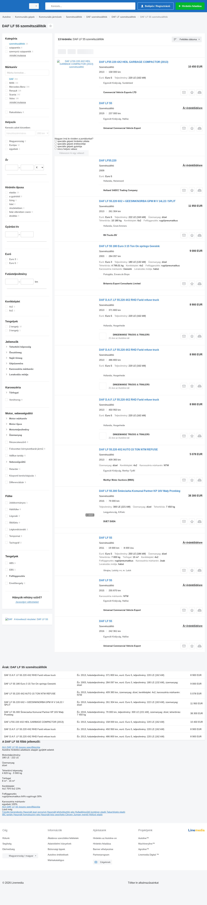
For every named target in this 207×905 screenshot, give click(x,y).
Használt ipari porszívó (35, 812)
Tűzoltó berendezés (12, 812)
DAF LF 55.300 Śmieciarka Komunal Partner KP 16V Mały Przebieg (139, 491)
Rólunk (6, 838)
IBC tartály (7, 814)
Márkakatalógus (56, 860)
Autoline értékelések (58, 854)
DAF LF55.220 (107, 160)
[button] (192, 92)
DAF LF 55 (105, 103)
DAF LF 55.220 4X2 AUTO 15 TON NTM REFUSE (128, 449)
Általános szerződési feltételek (63, 838)
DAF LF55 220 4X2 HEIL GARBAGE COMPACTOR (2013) (133, 62)
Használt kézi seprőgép (53, 814)
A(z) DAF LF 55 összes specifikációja (21, 747)
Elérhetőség (8, 849)
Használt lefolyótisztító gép (61, 812)
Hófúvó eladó (96, 814)
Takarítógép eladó (116, 812)
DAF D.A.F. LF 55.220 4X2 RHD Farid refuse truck (129, 300)
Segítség (6, 843)
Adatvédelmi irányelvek (59, 843)
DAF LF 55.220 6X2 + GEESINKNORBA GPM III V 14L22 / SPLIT (137, 201)
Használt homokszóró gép (27, 814)
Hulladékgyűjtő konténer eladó (91, 812)
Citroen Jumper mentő (77, 814)
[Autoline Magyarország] (13, 6)
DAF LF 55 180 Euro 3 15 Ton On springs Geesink (129, 246)
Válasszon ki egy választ (71, 153)
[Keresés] (48, 6)
